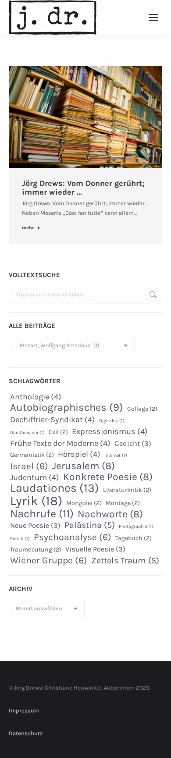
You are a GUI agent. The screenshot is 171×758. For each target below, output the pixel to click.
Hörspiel (79, 454)
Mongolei (84, 503)
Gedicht (132, 443)
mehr (28, 228)
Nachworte (110, 514)
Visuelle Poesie (95, 549)
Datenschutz (26, 733)
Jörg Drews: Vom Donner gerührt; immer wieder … (83, 187)
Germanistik (32, 455)
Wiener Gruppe (48, 560)
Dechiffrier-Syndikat (52, 419)
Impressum (24, 710)
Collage (142, 409)
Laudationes (54, 488)
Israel (29, 466)
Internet (115, 455)
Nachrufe (42, 514)
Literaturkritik (127, 490)
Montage (123, 503)
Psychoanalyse (72, 537)
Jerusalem (83, 466)
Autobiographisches (66, 407)
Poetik (20, 538)
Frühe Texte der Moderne (60, 443)
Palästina (89, 525)
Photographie (136, 526)
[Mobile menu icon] (153, 17)
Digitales (112, 420)
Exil (58, 432)
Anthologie (35, 397)
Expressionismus (110, 431)
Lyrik (36, 500)
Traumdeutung (35, 549)
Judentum (34, 477)
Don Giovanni (27, 432)
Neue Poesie (35, 525)
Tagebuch (133, 538)
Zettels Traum (125, 561)
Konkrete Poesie (108, 477)
